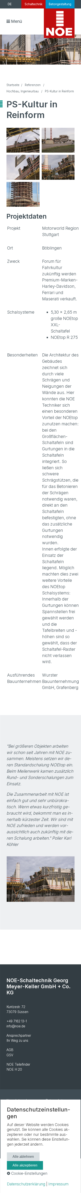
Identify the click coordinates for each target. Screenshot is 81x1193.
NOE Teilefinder (18, 1064)
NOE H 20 (14, 1069)
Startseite (12, 85)
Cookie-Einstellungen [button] (28, 1173)
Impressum (58, 1184)
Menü (16, 21)
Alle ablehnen (23, 1156)
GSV (9, 1055)
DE (10, 4)
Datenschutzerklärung (26, 1184)
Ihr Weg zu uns (17, 1040)
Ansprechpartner (18, 1035)
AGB (9, 1050)
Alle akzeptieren (25, 1165)
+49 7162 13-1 (16, 1021)
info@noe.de (15, 1026)
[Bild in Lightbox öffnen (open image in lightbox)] (23, 140)
